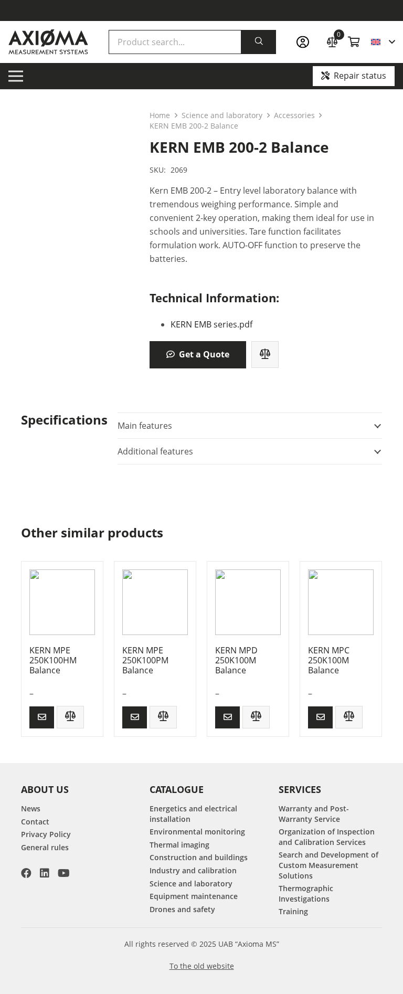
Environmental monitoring (197, 832)
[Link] (305, 42)
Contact (35, 822)
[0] (332, 40)
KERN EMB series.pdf (211, 324)
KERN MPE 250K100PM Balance (145, 660)
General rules (45, 847)
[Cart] (354, 42)
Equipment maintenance (194, 896)
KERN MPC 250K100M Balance (328, 660)
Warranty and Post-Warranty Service (314, 813)
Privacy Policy (46, 834)
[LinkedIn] (44, 873)
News (30, 808)
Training (293, 911)
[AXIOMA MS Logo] (48, 42)
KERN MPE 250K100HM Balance (53, 660)
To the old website (201, 966)
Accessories (294, 115)
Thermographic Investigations (306, 893)
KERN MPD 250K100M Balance (236, 660)
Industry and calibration (193, 870)
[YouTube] (64, 873)
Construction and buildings (199, 857)
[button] (383, 42)
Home (160, 115)
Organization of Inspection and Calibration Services (327, 837)
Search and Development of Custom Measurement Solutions (328, 865)
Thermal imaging (179, 845)
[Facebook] (26, 873)
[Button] (41, 717)
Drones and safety (182, 909)
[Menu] (16, 76)
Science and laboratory (222, 115)
